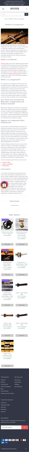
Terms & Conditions (6, 386)
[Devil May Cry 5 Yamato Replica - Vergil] (21, 255)
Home (6, 19)
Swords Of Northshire (10, 449)
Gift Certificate (18, 386)
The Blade (10, 19)
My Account (17, 380)
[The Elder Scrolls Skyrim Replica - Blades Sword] (7, 255)
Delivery (3, 382)
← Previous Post (14, 205)
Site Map (3, 411)
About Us (3, 380)
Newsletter (3, 409)
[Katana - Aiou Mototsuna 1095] (7, 346)
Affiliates (17, 384)
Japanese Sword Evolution (7, 393)
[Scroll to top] (25, 448)
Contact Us (3, 402)
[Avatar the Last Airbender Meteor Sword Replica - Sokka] (7, 285)
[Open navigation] (4, 9)
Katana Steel (5, 165)
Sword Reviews (5, 391)
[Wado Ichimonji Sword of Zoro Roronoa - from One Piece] (21, 224)
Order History (18, 382)
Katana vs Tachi (6, 162)
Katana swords (4, 63)
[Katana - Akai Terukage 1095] (21, 315)
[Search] (26, 14)
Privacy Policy (4, 384)
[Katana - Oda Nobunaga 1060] (7, 315)
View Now (7, 244)
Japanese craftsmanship (14, 73)
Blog (2, 389)
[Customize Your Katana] (7, 224)
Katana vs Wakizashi (7, 164)
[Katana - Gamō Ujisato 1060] (21, 285)
